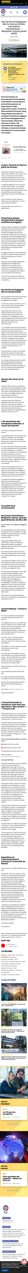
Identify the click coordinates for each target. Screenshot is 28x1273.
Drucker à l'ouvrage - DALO (9, 959)
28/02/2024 (16, 1117)
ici (9, 208)
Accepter (5, 1270)
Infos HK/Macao (12, 78)
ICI (13, 599)
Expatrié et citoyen (15, 964)
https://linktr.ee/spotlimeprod (10, 756)
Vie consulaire (5, 972)
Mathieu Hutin (7, 1183)
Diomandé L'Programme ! (9, 957)
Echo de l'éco (5, 961)
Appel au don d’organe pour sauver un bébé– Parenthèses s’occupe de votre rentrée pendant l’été (13, 1058)
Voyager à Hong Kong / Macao (10, 975)
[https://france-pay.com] (14, 89)
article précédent (5, 1103)
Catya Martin (10, 944)
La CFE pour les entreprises (9, 1113)
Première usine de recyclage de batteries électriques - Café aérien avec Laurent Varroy (12, 1031)
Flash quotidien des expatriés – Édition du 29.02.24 (12, 1179)
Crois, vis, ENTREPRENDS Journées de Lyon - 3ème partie (13, 1005)
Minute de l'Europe (6, 968)
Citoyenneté (11, 955)
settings (17, 1267)
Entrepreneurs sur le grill (17, 961)
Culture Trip (19, 955)
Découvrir (14, 1124)
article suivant (4, 1167)
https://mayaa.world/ (16, 689)
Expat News (4, 964)
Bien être (4, 955)
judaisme (14, 966)
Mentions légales (6, 1222)
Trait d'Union (18, 970)
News (14, 968)
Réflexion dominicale (7, 970)
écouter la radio (25, 12)
